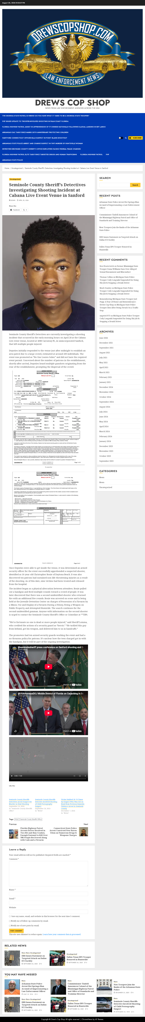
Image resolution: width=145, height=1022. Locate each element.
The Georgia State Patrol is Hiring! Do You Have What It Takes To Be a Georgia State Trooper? (45, 116)
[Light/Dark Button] (121, 138)
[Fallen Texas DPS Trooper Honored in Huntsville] (57, 958)
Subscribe (137, 138)
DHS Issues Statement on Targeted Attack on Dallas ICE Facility (34, 958)
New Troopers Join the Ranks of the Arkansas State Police (127, 987)
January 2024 (105, 441)
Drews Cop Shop (72, 103)
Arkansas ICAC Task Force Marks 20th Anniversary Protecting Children (35, 132)
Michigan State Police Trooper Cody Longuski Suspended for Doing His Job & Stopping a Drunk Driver (119, 280)
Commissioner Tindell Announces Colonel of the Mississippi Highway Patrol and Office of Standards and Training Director (118, 218)
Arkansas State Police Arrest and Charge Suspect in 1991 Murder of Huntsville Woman (42, 143)
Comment (14, 859)
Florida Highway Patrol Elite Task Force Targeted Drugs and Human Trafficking (39, 154)
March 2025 (104, 372)
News (23, 953)
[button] (125, 138)
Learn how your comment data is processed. (62, 934)
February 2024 (105, 436)
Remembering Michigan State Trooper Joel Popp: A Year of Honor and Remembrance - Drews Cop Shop (118, 302)
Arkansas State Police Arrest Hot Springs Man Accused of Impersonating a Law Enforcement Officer (119, 205)
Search (105, 178)
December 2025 (106, 343)
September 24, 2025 (30, 964)
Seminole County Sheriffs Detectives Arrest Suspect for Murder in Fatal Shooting (20, 801)
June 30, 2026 (28, 994)
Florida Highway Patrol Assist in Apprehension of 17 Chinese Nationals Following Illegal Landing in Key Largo (54, 127)
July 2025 (103, 357)
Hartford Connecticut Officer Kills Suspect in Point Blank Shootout (34, 138)
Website (12, 907)
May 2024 (103, 421)
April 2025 (103, 367)
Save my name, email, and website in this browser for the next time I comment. (45, 916)
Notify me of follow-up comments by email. (29, 921)
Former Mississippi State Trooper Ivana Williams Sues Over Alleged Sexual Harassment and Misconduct (119, 269)
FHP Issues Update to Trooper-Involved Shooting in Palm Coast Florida (35, 121)
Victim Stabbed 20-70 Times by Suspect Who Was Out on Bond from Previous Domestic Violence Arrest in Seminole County (73, 804)
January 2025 (105, 382)
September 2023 (106, 461)
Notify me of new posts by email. (25, 925)
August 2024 (104, 407)
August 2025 (104, 352)
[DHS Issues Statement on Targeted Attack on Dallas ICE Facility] (12, 958)
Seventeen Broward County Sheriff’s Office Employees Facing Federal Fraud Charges (41, 149)
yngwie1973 (105, 316)
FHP (107, 154)
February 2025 (105, 377)
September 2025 (106, 348)
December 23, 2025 (122, 993)
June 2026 (103, 338)
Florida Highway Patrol (91, 154)
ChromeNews (87, 1019)
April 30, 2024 (24, 200)
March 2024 (104, 431)
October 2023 (105, 456)
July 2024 (103, 412)
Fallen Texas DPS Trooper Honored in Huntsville (79, 958)
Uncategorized (15, 179)
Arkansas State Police (12, 160)
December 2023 (106, 446)
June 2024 (103, 417)
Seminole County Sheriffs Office (30, 819)
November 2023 (106, 451)
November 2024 (106, 392)
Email (12, 898)
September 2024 (106, 402)
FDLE (16, 819)
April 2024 (103, 426)
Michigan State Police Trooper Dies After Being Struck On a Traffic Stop (119, 308)
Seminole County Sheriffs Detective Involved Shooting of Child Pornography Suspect (46, 802)
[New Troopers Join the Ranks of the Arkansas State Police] (104, 987)
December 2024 (106, 387)
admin (13, 200)
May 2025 (103, 362)
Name (12, 890)
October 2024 (105, 397)
